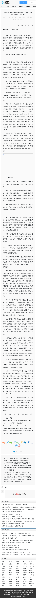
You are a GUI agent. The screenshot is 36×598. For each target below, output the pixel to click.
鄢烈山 (10, 564)
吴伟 (17, 579)
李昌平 (3, 570)
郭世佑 (32, 572)
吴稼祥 (17, 581)
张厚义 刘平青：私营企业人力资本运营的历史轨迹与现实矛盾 (18, 521)
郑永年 (17, 562)
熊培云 (3, 577)
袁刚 (31, 581)
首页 (2, 6)
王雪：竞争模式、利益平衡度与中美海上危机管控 (14, 504)
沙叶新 (25, 579)
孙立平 (25, 586)
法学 (8, 6)
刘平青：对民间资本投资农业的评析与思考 (13, 523)
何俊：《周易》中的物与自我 (9, 538)
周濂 (31, 570)
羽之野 (10, 586)
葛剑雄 (3, 581)
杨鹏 (3, 572)
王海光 (25, 570)
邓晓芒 (10, 572)
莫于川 (3, 586)
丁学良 (32, 562)
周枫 (3, 579)
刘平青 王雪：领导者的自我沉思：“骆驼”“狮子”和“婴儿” (16, 552)
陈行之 (10, 562)
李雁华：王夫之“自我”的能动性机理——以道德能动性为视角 (17, 540)
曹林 (3, 564)
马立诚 (32, 566)
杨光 (31, 586)
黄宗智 (32, 564)
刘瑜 (31, 579)
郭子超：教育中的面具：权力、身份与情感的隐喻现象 (16, 533)
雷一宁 (32, 577)
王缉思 (17, 572)
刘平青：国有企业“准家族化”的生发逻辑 (12, 516)
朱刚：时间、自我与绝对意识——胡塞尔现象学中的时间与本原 (18, 535)
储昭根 (10, 581)
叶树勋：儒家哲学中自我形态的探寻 (11, 545)
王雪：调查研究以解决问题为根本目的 (12, 512)
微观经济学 (20, 423)
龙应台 (25, 562)
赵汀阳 (25, 568)
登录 (17, 494)
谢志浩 (17, 586)
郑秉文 (32, 583)
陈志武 (10, 566)
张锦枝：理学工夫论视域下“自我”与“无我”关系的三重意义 (16, 542)
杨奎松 (17, 570)
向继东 (17, 568)
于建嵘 (3, 566)
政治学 (21, 6)
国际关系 (27, 6)
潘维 (24, 583)
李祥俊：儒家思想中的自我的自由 (10, 547)
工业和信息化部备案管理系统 (18, 596)
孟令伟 (25, 577)
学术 (8, 423)
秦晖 (3, 562)
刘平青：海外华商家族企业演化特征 (11, 514)
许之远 (25, 581)
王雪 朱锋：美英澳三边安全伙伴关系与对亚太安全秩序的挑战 (18, 509)
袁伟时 (25, 575)
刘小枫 (17, 577)
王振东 (10, 575)
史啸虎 (32, 575)
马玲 (3, 575)
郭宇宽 (25, 566)
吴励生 (10, 583)
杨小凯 (3, 583)
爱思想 (5, 2)
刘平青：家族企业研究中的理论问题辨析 (12, 526)
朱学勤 (17, 583)
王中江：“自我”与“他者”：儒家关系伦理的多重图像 (15, 550)
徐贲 (17, 566)
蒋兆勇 (10, 579)
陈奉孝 (25, 572)
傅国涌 (17, 564)
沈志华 (10, 568)
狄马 (17, 575)
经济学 (14, 6)
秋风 (10, 577)
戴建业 (32, 568)
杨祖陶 (3, 568)
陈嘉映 (25, 564)
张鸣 (10, 570)
